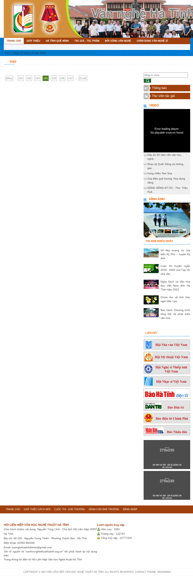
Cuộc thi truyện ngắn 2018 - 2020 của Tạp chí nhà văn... (175, 269)
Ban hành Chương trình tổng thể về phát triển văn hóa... (175, 314)
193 (37, 78)
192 (29, 78)
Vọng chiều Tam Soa (159, 173)
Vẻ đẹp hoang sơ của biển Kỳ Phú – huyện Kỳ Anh (175, 254)
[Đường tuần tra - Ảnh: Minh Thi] (167, 221)
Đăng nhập (130, 509)
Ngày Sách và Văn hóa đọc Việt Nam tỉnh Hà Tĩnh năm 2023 (175, 285)
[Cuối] (83, 78)
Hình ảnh (157, 199)
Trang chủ (13, 509)
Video (154, 105)
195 (54, 78)
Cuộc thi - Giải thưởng (69, 509)
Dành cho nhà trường (104, 509)
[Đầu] (9, 78)
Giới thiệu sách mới (37, 509)
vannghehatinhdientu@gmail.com (32, 547)
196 (62, 78)
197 (70, 78)
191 (20, 78)
